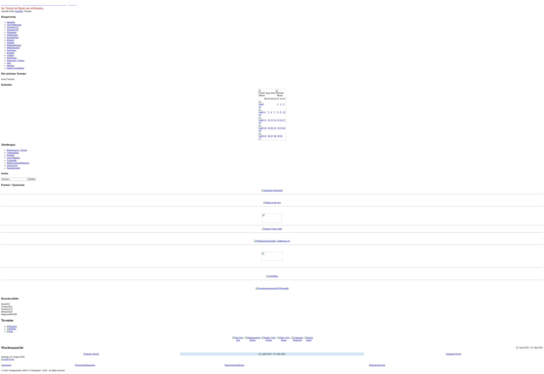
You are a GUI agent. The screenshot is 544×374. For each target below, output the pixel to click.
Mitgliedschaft (13, 47)
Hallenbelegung (14, 45)
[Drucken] (12, 326)
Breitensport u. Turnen (17, 150)
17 (284, 120)
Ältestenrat (11, 32)
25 (265, 136)
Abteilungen (12, 35)
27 (272, 136)
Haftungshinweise (377, 365)
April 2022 (270, 93)
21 (275, 128)
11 (265, 120)
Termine (10, 42)
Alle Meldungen (14, 25)
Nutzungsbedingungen (85, 365)
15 (278, 120)
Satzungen (11, 50)
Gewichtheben (13, 158)
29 (278, 136)
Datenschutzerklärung (234, 365)
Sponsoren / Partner (15, 60)
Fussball (10, 155)
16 (281, 120)
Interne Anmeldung (15, 68)
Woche (269, 340)
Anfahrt (10, 55)
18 (265, 128)
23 (281, 128)
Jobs (9, 63)
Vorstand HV (13, 30)
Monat (252, 340)
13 (272, 120)
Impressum (12, 58)
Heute (283, 340)
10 (284, 112)
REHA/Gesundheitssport (18, 163)
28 (275, 136)
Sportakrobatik (13, 168)
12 (269, 120)
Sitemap (10, 65)
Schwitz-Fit (12, 165)
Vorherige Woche (91, 354)
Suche (309, 340)
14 (275, 120)
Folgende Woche (453, 354)
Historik (10, 40)
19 (269, 128)
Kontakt (10, 53)
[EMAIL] (11, 329)
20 (272, 128)
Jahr (238, 340)
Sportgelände (13, 37)
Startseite (19, 11)
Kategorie (297, 340)
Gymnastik (12, 160)
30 (281, 136)
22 (278, 128)
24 (284, 128)
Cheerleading (13, 152)
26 (269, 136)
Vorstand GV (13, 27)
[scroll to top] (7, 359)
